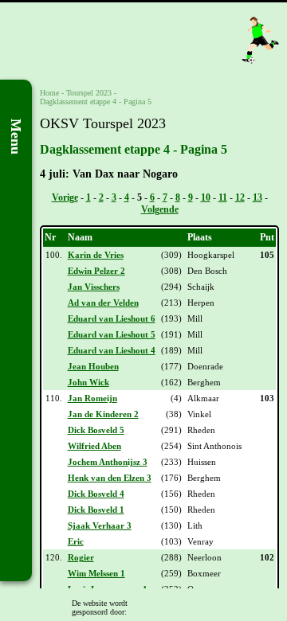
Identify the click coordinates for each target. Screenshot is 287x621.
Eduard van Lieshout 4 (111, 350)
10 (205, 197)
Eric (76, 541)
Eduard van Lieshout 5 (111, 334)
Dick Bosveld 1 (96, 509)
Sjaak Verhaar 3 (100, 525)
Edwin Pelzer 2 (96, 270)
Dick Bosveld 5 (96, 430)
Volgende (160, 209)
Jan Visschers (94, 286)
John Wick (88, 382)
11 (222, 197)
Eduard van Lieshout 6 (111, 318)
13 (257, 197)
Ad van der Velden (103, 302)
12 (240, 197)
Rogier (81, 557)
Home (49, 92)
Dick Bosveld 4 (96, 493)
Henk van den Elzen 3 (109, 477)
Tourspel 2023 (89, 92)
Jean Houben (93, 366)
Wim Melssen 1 (96, 573)
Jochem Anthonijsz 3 (107, 462)
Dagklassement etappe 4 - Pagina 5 (95, 101)
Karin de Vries (96, 255)
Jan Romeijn (92, 398)
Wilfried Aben (94, 446)
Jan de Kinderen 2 (103, 414)
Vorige (65, 197)
